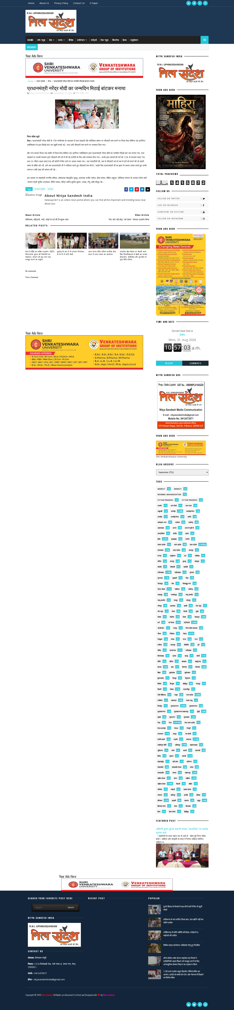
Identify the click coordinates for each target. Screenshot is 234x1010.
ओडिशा (197, 555)
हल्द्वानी (174, 800)
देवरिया (172, 617)
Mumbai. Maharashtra (169, 494)
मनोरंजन (81, 39)
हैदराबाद (188, 806)
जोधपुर (188, 600)
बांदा (172, 667)
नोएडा (185, 633)
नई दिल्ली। (161, 628)
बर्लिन (159, 661)
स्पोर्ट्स (94, 39)
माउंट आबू (189, 700)
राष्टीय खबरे (161, 739)
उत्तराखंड (160, 550)
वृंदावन (171, 756)
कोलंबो (159, 567)
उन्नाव (159, 555)
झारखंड (172, 606)
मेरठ (49, 81)
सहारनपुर (188, 772)
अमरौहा (160, 516)
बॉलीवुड (185, 683)
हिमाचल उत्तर (162, 806)
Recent (169, 363)
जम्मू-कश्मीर (161, 600)
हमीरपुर (173, 795)
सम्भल (174, 772)
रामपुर (175, 733)
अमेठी (189, 516)
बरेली (198, 656)
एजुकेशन (134, 39)
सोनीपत (160, 789)
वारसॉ (185, 750)
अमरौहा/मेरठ (175, 516)
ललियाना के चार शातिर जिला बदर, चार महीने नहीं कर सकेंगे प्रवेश (183, 920)
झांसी (185, 606)
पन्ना (196, 639)
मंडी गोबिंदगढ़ (162, 695)
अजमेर (160, 505)
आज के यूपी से (189, 528)
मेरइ (159, 722)
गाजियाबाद (161, 572)
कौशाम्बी (172, 567)
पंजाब (172, 639)
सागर (175, 778)
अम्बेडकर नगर (162, 522)
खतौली (186, 567)
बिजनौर (197, 667)
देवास (184, 617)
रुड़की (175, 739)
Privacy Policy (61, 3)
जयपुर (176, 600)
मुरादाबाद (186, 717)
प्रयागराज (173, 650)
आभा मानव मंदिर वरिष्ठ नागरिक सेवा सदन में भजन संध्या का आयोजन (102, 252)
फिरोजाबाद (161, 656)
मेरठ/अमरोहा (162, 728)
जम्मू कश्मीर (189, 594)
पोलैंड (159, 650)
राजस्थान (160, 733)
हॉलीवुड (186, 811)
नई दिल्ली (187, 622)
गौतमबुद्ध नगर (187, 583)
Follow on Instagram (170, 218)
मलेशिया (160, 700)
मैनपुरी (189, 728)
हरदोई (186, 795)
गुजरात (192, 572)
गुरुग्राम (160, 578)
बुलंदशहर (172, 672)
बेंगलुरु (175, 678)
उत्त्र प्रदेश (176, 550)
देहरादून (197, 617)
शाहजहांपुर (161, 761)
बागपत (159, 667)
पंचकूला (160, 639)
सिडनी (178, 784)
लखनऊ (188, 739)
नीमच (159, 633)
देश (50, 39)
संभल (191, 767)
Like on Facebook (168, 205)
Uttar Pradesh (189, 500)
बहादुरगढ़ (198, 661)
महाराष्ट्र (174, 700)
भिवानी (159, 689)
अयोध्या (177, 522)
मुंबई (198, 711)
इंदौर (159, 539)
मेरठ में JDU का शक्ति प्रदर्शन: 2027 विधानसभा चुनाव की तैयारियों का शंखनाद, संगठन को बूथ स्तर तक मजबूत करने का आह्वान (40, 255)
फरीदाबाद (188, 650)
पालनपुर (172, 644)
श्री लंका (175, 761)
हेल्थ (175, 806)
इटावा (187, 533)
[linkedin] (188, 3)
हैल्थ (125, 39)
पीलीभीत (186, 644)
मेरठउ (176, 728)
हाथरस (186, 800)
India (182, 332)
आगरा (174, 528)
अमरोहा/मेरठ (190, 511)
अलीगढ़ (190, 522)
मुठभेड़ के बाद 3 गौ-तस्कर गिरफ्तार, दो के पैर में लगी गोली (71, 252)
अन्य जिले (174, 505)
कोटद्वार (197, 561)
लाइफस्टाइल (193, 745)
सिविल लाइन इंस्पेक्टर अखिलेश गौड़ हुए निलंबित (181, 945)
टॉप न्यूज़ (41, 39)
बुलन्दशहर (161, 678)
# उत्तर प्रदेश (40, 189)
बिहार (159, 672)
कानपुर (172, 561)
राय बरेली (188, 733)
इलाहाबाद (174, 539)
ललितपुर (177, 745)
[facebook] (199, 3)
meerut (161, 489)
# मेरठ (50, 189)
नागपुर (175, 628)
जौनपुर (160, 606)
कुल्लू (184, 561)
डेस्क (173, 611)
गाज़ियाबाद (178, 572)
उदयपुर (191, 550)
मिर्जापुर (160, 706)
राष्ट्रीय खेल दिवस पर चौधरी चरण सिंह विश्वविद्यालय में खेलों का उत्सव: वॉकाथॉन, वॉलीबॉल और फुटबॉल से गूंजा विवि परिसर (134, 255)
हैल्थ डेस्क (172, 811)
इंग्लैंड (175, 533)
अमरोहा (173, 511)
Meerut (178, 489)
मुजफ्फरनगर (175, 706)
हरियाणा (160, 800)
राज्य (60, 39)
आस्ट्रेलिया (161, 533)
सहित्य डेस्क (161, 778)
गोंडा (187, 578)
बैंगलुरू (172, 683)
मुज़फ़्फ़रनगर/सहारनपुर (181, 711)
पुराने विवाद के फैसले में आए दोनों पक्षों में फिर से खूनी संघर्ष (182, 908)
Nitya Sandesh (47, 994)
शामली (184, 756)
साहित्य (188, 778)
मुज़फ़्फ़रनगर (161, 711)
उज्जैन (187, 539)
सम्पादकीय (161, 772)
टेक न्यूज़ (105, 39)
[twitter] (194, 3)
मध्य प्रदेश (189, 695)
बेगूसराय (187, 678)
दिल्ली (185, 611)
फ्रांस (174, 656)
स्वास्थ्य (160, 795)
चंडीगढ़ (190, 589)
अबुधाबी (160, 511)
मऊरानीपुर (186, 689)
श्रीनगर (189, 761)
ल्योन (172, 750)
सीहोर (190, 784)
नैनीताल (172, 633)
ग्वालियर (177, 589)
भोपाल (172, 689)
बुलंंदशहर (187, 672)
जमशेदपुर (174, 594)
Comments (195, 363)
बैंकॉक (159, 683)
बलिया (171, 661)
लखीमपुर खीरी (162, 745)
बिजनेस (115, 39)
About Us (44, 3)
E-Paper (94, 3)
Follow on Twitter (169, 198)
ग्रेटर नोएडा (161, 589)
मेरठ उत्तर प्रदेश (190, 722)
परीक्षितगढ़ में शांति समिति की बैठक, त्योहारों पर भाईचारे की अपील (180, 933)
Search (71, 907)
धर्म (159, 622)
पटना (184, 639)
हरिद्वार (198, 795)
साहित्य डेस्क (161, 784)
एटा (185, 555)
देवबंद (159, 617)
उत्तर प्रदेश (40, 81)
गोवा (172, 583)
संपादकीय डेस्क (176, 767)
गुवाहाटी (174, 578)
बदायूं (186, 656)
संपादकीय (160, 767)
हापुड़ (198, 800)
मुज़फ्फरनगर (193, 706)
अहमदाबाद (161, 528)
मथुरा (176, 695)
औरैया (159, 561)
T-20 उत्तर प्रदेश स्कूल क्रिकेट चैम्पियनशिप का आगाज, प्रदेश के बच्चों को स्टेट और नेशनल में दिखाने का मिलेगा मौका (183, 974)
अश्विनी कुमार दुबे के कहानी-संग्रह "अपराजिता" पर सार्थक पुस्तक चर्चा (182, 830)
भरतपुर (198, 683)
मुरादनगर (172, 717)
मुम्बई (159, 717)
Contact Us (79, 3)
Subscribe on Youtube (171, 212)
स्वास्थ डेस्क (187, 789)
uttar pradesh (165, 500)
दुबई (197, 611)
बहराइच (184, 661)
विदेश (71, 39)
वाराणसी (197, 750)
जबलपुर (160, 594)
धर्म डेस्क (171, 622)
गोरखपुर (160, 583)
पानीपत (160, 644)
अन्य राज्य (188, 505)
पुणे (198, 644)
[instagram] (205, 3)
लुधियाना (160, 750)
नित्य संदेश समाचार (191, 628)
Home (31, 3)
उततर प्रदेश (161, 544)
